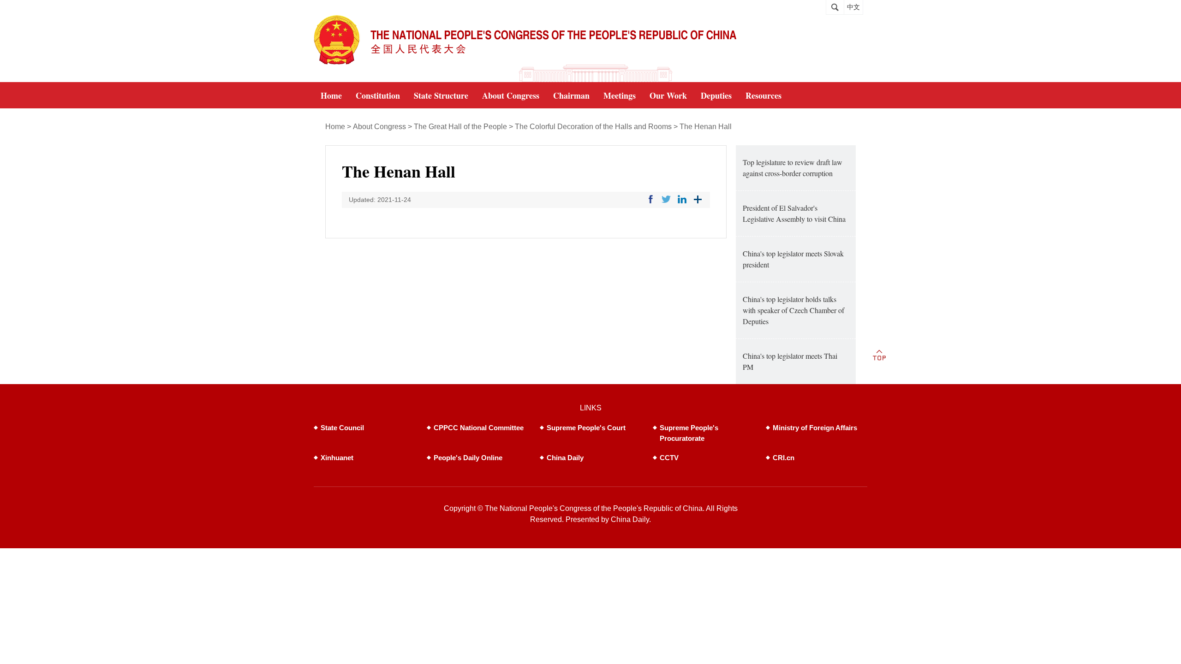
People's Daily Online (468, 458)
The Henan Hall (706, 126)
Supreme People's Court (586, 428)
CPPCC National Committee (479, 428)
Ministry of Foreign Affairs (815, 428)
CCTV (669, 458)
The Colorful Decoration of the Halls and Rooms (593, 126)
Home (335, 126)
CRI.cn (783, 458)
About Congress (379, 126)
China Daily (565, 458)
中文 (853, 7)
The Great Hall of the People (460, 126)
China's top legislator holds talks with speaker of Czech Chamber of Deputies (793, 310)
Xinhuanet (337, 458)
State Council (342, 428)
